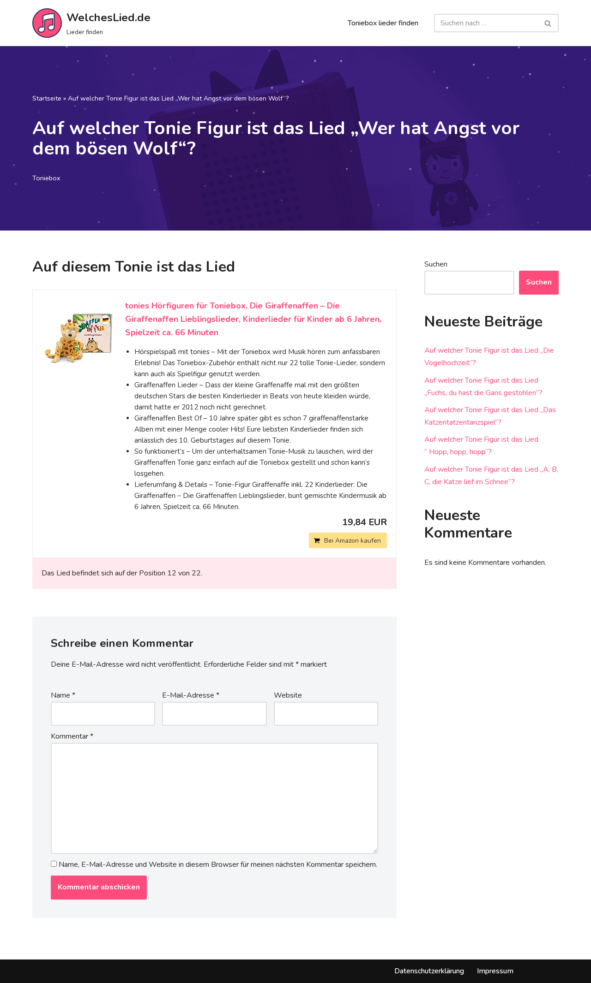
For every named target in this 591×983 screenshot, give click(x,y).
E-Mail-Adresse (190, 695)
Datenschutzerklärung (429, 971)
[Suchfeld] (548, 23)
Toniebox (46, 178)
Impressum (495, 971)
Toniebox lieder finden (383, 23)
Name (63, 695)
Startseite (46, 98)
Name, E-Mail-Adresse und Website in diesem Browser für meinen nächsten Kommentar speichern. (218, 864)
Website (288, 695)
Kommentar (72, 736)
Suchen (435, 264)
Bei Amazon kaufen (352, 540)
